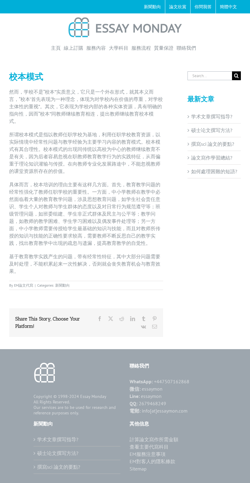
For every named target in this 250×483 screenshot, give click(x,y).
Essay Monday (93, 396)
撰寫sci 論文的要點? (212, 144)
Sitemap (138, 469)
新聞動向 (62, 285)
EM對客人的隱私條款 (152, 461)
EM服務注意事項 (148, 454)
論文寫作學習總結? (211, 158)
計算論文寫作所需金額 (154, 439)
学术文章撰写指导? (211, 116)
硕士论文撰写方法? (211, 130)
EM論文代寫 (23, 285)
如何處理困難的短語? (214, 171)
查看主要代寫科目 (149, 447)
